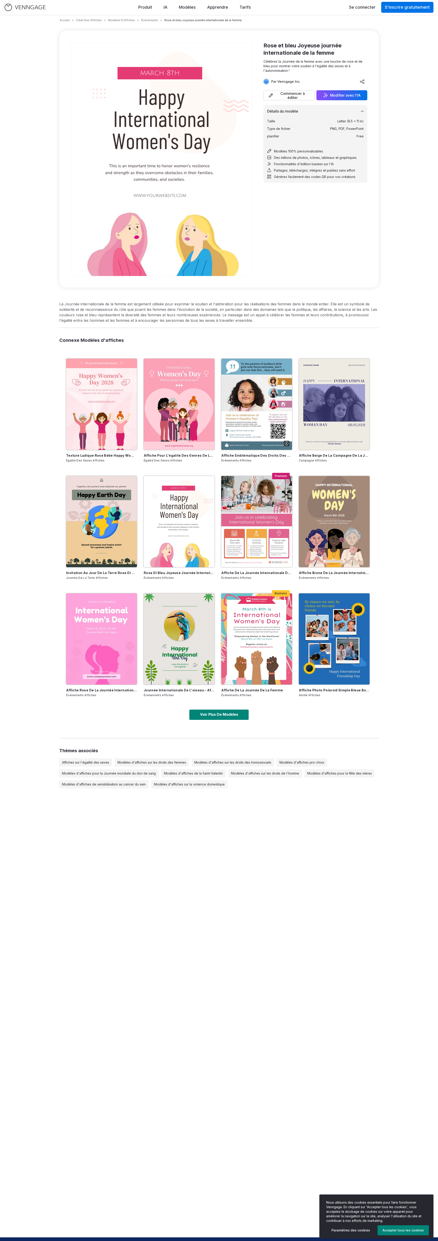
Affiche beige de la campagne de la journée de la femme (334, 455)
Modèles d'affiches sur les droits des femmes (151, 762)
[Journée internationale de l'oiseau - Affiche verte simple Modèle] (179, 639)
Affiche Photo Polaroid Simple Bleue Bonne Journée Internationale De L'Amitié (334, 690)
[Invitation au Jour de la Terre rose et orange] (101, 521)
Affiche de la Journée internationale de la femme (256, 573)
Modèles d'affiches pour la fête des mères (339, 773)
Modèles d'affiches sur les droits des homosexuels (232, 762)
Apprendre (217, 7)
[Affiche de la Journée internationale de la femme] (256, 521)
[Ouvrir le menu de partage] (362, 82)
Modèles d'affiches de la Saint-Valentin (193, 773)
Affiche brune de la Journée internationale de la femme (334, 573)
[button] (289, 95)
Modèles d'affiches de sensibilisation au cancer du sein (104, 784)
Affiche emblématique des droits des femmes (256, 455)
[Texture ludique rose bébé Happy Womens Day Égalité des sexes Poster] (101, 404)
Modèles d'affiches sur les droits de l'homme (265, 773)
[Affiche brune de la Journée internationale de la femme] (334, 521)
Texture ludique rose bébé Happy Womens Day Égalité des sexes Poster (101, 455)
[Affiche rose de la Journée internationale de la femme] (101, 639)
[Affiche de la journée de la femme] (256, 639)
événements (149, 20)
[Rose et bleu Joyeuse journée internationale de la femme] (179, 521)
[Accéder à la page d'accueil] (25, 7)
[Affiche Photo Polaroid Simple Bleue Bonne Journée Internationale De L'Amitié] (334, 639)
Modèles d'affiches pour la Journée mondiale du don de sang (109, 773)
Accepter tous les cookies (403, 1230)
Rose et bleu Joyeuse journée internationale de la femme (179, 573)
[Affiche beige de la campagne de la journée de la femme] (334, 404)
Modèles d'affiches (121, 20)
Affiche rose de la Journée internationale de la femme (101, 690)
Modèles (187, 7)
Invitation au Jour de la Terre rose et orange (101, 573)
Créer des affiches (89, 20)
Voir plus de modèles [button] (219, 714)
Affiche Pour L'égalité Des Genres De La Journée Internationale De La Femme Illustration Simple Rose (179, 455)
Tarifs (245, 7)
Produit (145, 7)
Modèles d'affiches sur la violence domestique (189, 784)
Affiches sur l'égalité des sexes (85, 762)
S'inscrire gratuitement (407, 7)
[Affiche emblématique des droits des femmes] (256, 404)
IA (165, 7)
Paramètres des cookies (350, 1230)
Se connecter (362, 7)
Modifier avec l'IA (345, 95)
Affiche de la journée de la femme (252, 690)
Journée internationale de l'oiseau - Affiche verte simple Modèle (179, 690)
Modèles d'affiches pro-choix (301, 762)
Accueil (65, 20)
